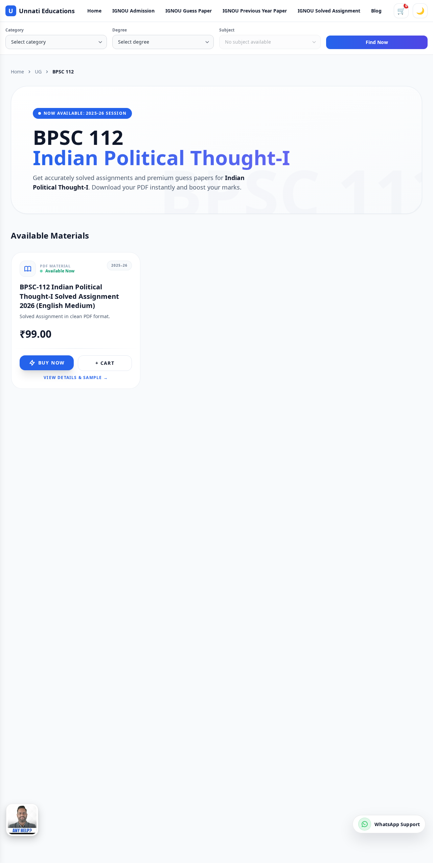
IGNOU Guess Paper (188, 10)
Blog (376, 10)
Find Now (377, 42)
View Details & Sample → (76, 377)
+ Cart (104, 363)
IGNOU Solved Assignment (329, 10)
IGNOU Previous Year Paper (255, 10)
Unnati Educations (41, 11)
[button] (22, 820)
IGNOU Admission (133, 10)
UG (38, 71)
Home (94, 10)
